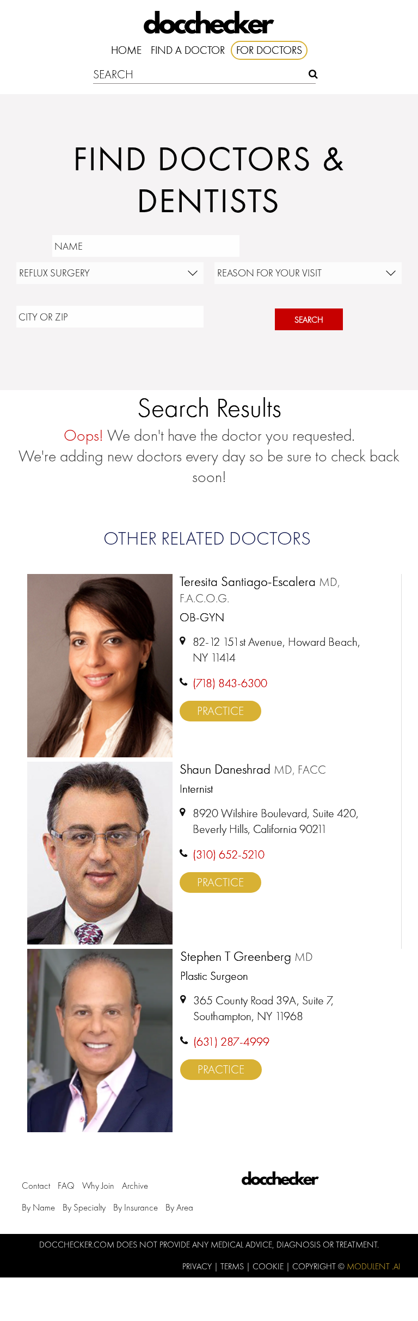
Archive (135, 1186)
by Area (179, 1207)
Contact (36, 1186)
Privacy (198, 1266)
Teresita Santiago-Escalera (260, 590)
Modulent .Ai (374, 1266)
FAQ (66, 1186)
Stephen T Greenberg (246, 957)
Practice (220, 711)
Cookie (269, 1266)
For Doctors (269, 50)
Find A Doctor (188, 50)
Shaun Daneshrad (253, 770)
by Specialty (84, 1207)
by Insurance (135, 1207)
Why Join (98, 1186)
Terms (233, 1266)
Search (308, 319)
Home (126, 50)
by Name (38, 1207)
